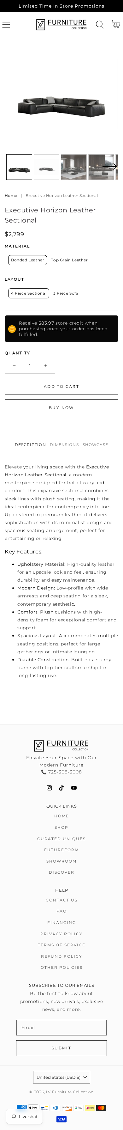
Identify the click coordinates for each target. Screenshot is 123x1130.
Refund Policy (61, 956)
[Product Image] (61, 94)
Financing (61, 922)
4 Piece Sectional (28, 293)
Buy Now (61, 407)
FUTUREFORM (61, 849)
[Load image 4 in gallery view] (101, 167)
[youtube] (74, 788)
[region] (61, 6)
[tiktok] (62, 788)
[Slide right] (109, 170)
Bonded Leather (27, 260)
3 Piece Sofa (65, 293)
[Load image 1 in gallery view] (19, 167)
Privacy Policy (61, 933)
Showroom (61, 861)
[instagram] (49, 788)
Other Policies (62, 967)
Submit (61, 1048)
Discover (61, 872)
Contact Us (62, 900)
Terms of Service (61, 945)
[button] (6, 24)
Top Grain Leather (69, 260)
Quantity (17, 353)
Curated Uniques (61, 838)
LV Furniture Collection (70, 1092)
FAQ (61, 911)
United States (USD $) (58, 1077)
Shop (61, 827)
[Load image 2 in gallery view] (47, 167)
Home (11, 195)
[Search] (100, 24)
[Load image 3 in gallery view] (74, 167)
